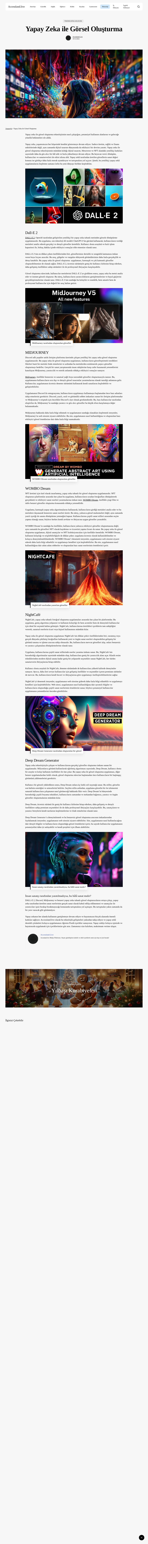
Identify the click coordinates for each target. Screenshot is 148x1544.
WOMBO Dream (90, 500)
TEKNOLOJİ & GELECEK (73, 21)
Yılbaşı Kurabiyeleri (74, 988)
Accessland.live (16, 6)
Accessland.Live (78, 37)
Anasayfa (8, 129)
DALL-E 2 (30, 237)
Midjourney (30, 377)
